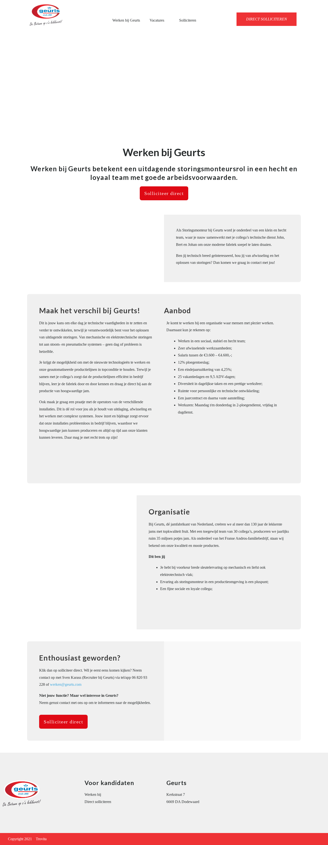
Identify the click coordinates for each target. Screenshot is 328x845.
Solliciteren (187, 20)
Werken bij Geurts (126, 20)
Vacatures (157, 20)
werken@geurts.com (65, 684)
